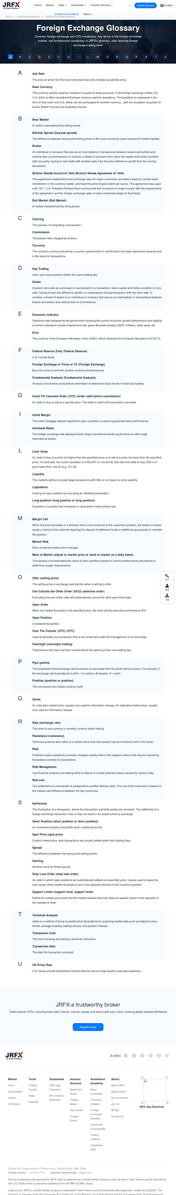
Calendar (34, 1102)
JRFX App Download (55, 1087)
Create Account (145, 5)
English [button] (168, 5)
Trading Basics (74, 1102)
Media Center (118, 1091)
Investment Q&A (97, 1147)
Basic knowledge (96, 1091)
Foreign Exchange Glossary (96, 1114)
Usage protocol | (31, 1168)
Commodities (15, 1091)
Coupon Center (74, 1118)
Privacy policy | (49, 1168)
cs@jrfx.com (85, 1172)
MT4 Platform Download (56, 1097)
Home (9, 16)
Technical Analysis (96, 1102)
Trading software (95, 1137)
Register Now (88, 1027)
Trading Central (33, 1087)
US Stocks (14, 1104)
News (32, 1095)
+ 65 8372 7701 (37, 1172)
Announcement (119, 1097)
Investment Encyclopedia (98, 1126)
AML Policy (80, 1168)
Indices (12, 1097)
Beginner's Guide (76, 1091)
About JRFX (118, 1085)
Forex (11, 1085)
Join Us (115, 1104)
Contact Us (117, 1116)
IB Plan (115, 1110)
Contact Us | (14, 1168)
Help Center (76, 1110)
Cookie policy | (65, 1168)
